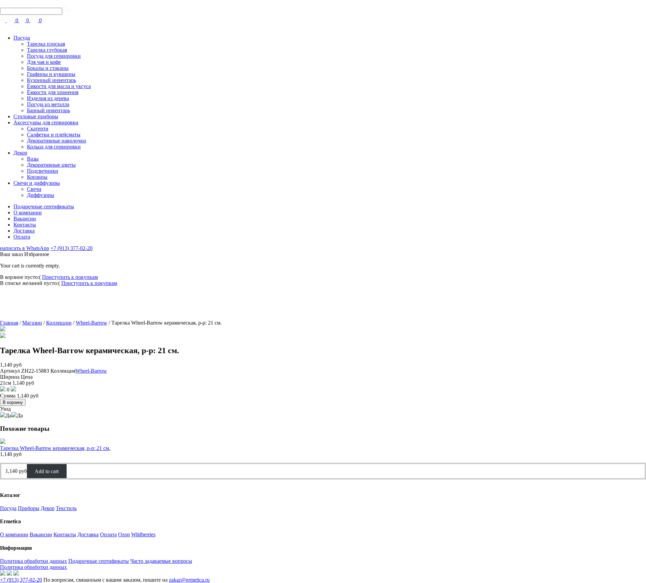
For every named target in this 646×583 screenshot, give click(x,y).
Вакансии (24, 218)
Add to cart (47, 471)
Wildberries (143, 534)
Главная (9, 323)
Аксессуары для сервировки (45, 122)
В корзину (13, 402)
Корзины (37, 177)
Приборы (28, 508)
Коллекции (59, 323)
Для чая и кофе (44, 62)
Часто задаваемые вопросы (161, 561)
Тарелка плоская (46, 44)
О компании (27, 212)
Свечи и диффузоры (36, 183)
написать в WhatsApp (24, 248)
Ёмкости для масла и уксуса (59, 86)
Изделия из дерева (48, 98)
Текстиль (66, 508)
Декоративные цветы (51, 165)
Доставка (24, 231)
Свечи (34, 189)
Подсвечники (42, 171)
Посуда (21, 38)
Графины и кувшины (51, 74)
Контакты (24, 224)
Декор (20, 153)
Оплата (21, 237)
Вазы (33, 159)
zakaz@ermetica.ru (189, 580)
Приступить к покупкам (70, 277)
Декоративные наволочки (56, 140)
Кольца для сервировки (54, 147)
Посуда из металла (48, 104)
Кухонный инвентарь (51, 80)
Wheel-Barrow (91, 323)
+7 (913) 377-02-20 (71, 248)
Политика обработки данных (33, 561)
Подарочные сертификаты (43, 206)
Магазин (32, 323)
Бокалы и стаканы (48, 68)
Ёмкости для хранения (52, 92)
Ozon (124, 534)
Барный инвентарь (48, 110)
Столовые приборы (35, 116)
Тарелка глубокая (47, 50)
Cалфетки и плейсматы (53, 134)
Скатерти (37, 128)
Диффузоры (40, 195)
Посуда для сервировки (54, 56)
